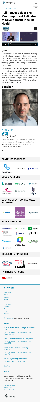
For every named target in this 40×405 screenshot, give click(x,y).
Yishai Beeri (7, 130)
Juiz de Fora (7, 297)
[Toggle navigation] (35, 3)
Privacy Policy (8, 387)
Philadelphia (7, 292)
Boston (6, 299)
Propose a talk (9, 318)
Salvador (6, 309)
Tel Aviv (6, 313)
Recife (6, 311)
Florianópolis (7, 304)
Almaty (6, 295)
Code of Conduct (9, 390)
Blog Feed (7, 366)
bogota (6, 302)
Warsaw (6, 306)
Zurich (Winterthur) (9, 8)
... (2, 154)
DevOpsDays (11, 3)
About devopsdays (9, 385)
